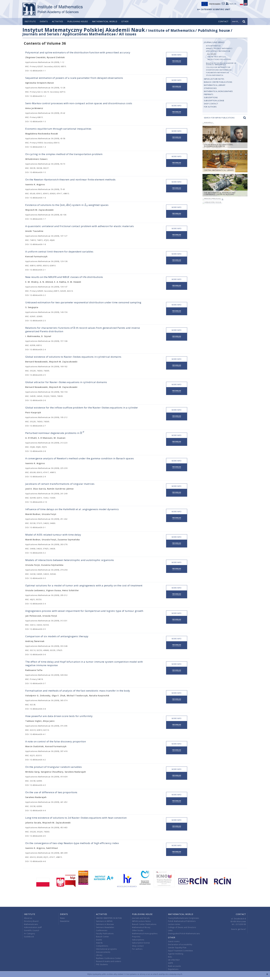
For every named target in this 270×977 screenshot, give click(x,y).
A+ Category (29, 933)
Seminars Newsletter (105, 927)
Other (125, 21)
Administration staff (33, 927)
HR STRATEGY (174, 960)
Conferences (101, 930)
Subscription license (214, 100)
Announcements (103, 952)
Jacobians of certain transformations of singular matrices (59, 483)
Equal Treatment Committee (180, 950)
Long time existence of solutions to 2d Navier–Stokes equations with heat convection (76, 817)
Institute (30, 21)
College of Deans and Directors (182, 927)
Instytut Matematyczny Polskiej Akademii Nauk (83, 30)
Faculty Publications (105, 933)
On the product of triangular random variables (53, 766)
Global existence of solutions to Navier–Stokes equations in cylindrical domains (73, 356)
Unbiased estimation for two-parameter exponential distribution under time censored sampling (83, 302)
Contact (241, 914)
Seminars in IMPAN (104, 921)
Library (99, 955)
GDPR (170, 963)
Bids (170, 957)
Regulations (173, 969)
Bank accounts (174, 966)
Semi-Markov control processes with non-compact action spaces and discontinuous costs (78, 103)
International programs (106, 949)
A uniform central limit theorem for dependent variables (59, 251)
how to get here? (238, 929)
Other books (210, 88)
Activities (57, 21)
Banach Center (102, 936)
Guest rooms (174, 941)
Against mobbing (175, 954)
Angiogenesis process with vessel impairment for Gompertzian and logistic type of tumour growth (84, 610)
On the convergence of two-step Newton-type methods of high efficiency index (72, 843)
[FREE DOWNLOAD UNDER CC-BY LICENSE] (176, 61)
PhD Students (102, 964)
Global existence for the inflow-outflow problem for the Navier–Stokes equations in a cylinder (81, 407)
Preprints (208, 94)
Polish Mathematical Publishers (182, 921)
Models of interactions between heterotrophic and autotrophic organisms (69, 560)
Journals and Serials (40, 34)
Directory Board (31, 921)
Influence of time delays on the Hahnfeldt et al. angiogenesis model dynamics (72, 509)
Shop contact (211, 104)
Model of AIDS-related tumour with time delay (53, 534)
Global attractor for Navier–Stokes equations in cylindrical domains (66, 382)
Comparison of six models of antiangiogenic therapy (56, 636)
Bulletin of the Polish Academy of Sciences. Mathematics (221, 64)
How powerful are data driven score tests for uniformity (59, 716)
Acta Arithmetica (213, 46)
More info (177, 55)
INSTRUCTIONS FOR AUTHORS (219, 59)
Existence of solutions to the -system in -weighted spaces (67, 205)
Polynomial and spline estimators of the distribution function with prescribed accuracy (77, 52)
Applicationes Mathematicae (89, 34)
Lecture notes (174, 924)
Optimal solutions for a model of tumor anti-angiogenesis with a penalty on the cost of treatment (83, 585)
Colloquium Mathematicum (218, 67)
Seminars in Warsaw (105, 924)
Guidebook (29, 936)
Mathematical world (104, 21)
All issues (127, 34)
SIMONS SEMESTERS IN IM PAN (109, 918)
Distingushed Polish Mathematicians (184, 933)
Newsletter (65, 921)
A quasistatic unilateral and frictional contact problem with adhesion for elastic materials (79, 226)
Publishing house (77, 21)
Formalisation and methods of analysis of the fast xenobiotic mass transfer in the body (77, 690)
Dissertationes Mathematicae (219, 70)
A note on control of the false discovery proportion (55, 741)
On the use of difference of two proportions (51, 792)
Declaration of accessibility (180, 944)
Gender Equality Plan (177, 947)
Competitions (102, 946)
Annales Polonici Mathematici (219, 48)
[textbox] (65, 205)
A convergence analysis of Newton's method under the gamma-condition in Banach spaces (79, 458)
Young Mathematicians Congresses (183, 918)
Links (170, 930)
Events (44, 21)
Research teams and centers (108, 961)
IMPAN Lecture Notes (214, 79)
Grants (99, 940)
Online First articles (216, 57)
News (62, 918)
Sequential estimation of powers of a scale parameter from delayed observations (74, 77)
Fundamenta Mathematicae (217, 73)
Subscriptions (211, 97)
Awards (99, 943)
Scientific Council (31, 930)
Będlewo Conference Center (108, 958)
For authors (210, 107)
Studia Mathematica (214, 75)
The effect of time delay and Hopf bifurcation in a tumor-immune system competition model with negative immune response (84, 663)
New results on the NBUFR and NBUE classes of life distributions (64, 277)
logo (52, 9)
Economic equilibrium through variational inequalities (58, 128)
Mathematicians (31, 924)
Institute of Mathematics (171, 30)
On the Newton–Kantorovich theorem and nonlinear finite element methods (70, 179)
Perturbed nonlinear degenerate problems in (54, 433)
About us (28, 918)
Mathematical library (214, 85)
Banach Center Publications (218, 82)
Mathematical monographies (218, 91)
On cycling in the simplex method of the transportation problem (63, 154)
